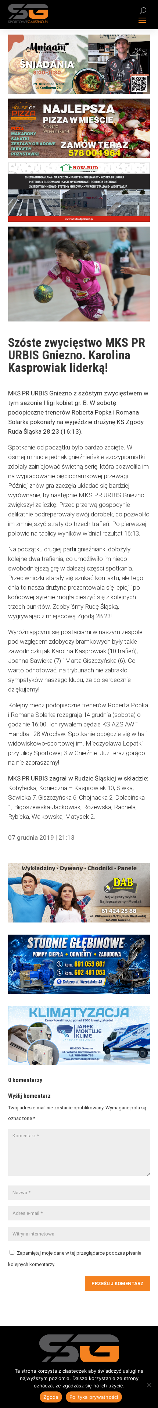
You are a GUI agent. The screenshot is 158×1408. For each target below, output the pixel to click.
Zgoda (50, 1397)
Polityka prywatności (93, 1397)
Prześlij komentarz (117, 1283)
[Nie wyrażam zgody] (148, 1385)
